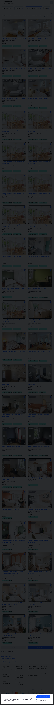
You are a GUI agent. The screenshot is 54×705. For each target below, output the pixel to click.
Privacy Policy (11, 700)
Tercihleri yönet (43, 700)
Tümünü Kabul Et (43, 696)
